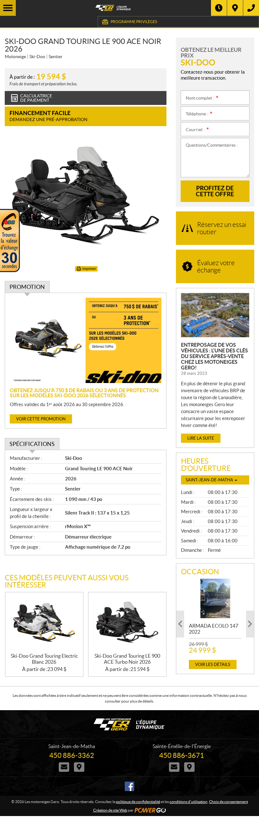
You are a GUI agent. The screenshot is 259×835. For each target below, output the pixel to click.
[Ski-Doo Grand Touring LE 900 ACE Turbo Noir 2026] (127, 622)
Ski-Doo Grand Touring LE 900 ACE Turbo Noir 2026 (127, 659)
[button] (180, 624)
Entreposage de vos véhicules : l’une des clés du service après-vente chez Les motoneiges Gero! (214, 356)
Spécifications (32, 444)
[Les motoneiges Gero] (113, 8)
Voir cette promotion (41, 419)
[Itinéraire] (235, 8)
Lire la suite (200, 438)
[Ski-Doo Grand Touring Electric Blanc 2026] (44, 622)
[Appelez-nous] (251, 8)
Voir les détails (212, 664)
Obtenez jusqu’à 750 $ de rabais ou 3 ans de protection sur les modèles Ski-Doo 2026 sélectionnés (84, 392)
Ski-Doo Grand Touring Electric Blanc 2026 (44, 659)
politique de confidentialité (138, 802)
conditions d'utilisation (189, 802)
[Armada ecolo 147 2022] (215, 598)
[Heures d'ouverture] (219, 8)
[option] (215, 624)
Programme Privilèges (134, 22)
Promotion (27, 286)
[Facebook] (129, 786)
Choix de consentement (228, 802)
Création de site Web (110, 810)
